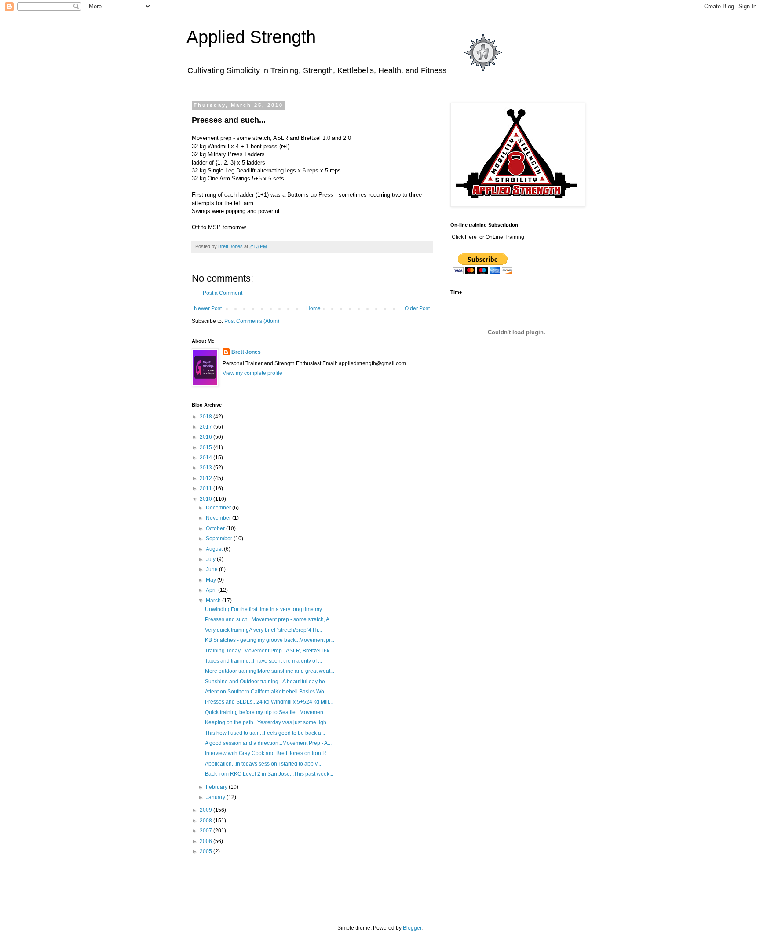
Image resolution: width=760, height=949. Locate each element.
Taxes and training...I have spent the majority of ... (263, 661)
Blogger (412, 928)
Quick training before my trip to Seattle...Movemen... (266, 712)
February (217, 787)
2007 (206, 831)
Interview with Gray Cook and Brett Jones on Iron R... (267, 753)
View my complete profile (252, 373)
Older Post (417, 308)
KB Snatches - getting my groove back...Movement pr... (269, 640)
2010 (206, 499)
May (211, 580)
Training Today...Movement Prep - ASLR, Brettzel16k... (269, 651)
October (216, 528)
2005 (206, 851)
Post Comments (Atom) (251, 321)
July (211, 559)
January (216, 797)
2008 (206, 820)
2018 (206, 417)
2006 (206, 841)
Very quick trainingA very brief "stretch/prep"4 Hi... (263, 630)
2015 (206, 447)
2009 (206, 810)
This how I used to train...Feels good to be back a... (265, 733)
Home (313, 308)
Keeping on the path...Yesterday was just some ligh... (267, 722)
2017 (206, 427)
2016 (206, 437)
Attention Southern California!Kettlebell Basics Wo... (266, 692)
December (219, 508)
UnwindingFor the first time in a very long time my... (265, 609)
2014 (206, 457)
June (212, 569)
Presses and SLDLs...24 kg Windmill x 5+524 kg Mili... (269, 702)
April (212, 590)
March (214, 600)
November (219, 518)
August (215, 549)
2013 (206, 468)
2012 (206, 478)
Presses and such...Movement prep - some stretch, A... (269, 619)
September (220, 538)
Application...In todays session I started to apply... (263, 764)
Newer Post (208, 308)
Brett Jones (246, 352)
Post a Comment (222, 293)
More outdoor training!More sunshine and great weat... (269, 671)
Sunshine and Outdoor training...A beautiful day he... (267, 681)
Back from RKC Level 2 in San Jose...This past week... (269, 774)
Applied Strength (251, 37)
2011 (206, 488)
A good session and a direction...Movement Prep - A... (268, 743)
